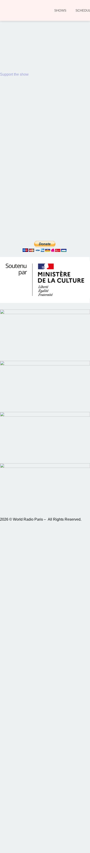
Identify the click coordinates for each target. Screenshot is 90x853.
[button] (10, 55)
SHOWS (60, 10)
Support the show (14, 74)
